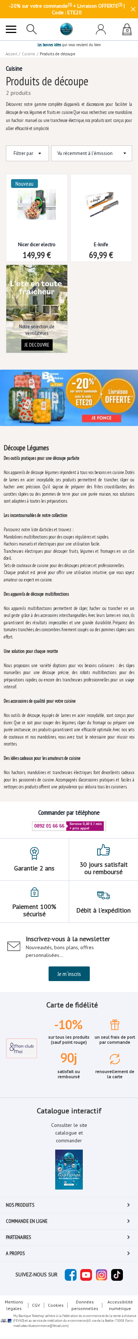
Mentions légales (14, 1305)
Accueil (11, 53)
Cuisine (28, 53)
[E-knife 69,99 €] (101, 198)
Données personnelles (84, 1305)
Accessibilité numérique (120, 1305)
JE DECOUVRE (37, 344)
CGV (36, 1305)
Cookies (56, 1305)
